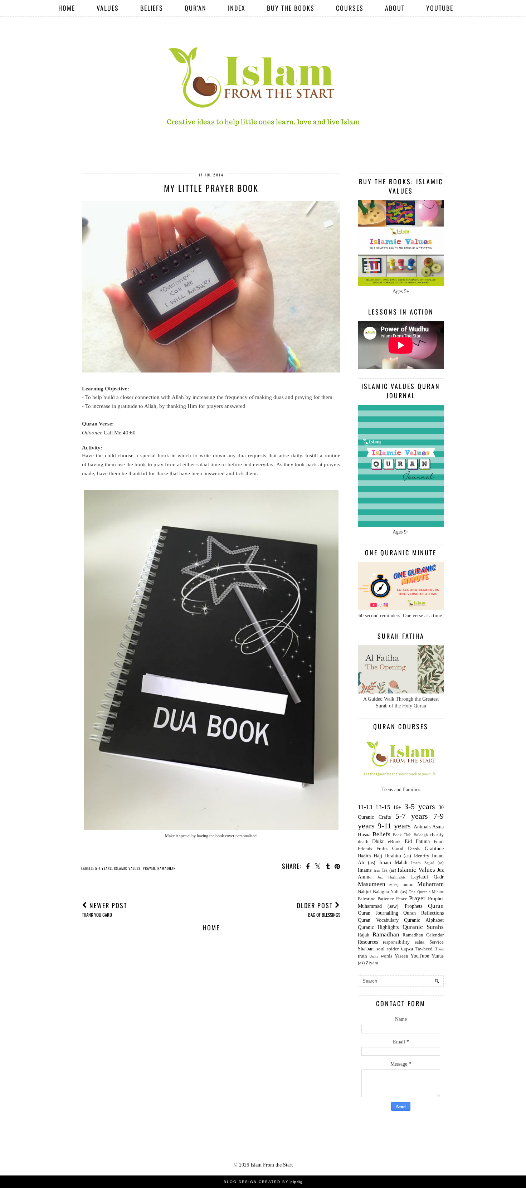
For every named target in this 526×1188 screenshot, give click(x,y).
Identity (421, 855)
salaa (419, 942)
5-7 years (103, 868)
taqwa (407, 948)
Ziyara (372, 962)
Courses (350, 8)
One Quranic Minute (426, 892)
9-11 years (394, 825)
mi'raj (394, 884)
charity (437, 834)
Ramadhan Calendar (423, 935)
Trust (439, 949)
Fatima (423, 841)
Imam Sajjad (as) (427, 863)
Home (66, 8)
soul (380, 948)
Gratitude (434, 848)
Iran (377, 870)
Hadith (364, 855)
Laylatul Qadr (427, 877)
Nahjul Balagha (373, 891)
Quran (436, 905)
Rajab (363, 935)
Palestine (366, 898)
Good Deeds (406, 848)
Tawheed (424, 948)
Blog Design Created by (263, 1182)
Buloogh (421, 835)
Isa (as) (389, 870)
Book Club (402, 835)
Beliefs (151, 8)
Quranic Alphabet (424, 920)
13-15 (382, 807)
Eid (408, 841)
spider (393, 948)
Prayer (149, 868)
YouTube (439, 8)
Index (236, 8)
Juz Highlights (392, 877)
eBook (394, 841)
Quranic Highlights (378, 927)
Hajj (378, 855)
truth (362, 956)
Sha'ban (366, 948)
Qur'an (195, 8)
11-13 (365, 807)
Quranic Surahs (423, 927)
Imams (364, 870)
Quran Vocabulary (378, 920)
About (395, 8)
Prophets (413, 906)
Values (108, 8)
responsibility (396, 942)
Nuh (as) (398, 891)
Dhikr (378, 841)
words (386, 956)
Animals (422, 826)
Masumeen (371, 884)
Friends (365, 848)
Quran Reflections (423, 913)
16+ (397, 807)
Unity (374, 956)
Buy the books (291, 8)
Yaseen (401, 956)
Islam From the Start (271, 1165)
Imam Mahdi (393, 862)
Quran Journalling (378, 913)
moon (408, 884)
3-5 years (419, 806)
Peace (401, 898)
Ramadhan (166, 868)
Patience (386, 898)
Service (436, 942)
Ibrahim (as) (398, 855)
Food (439, 841)
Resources (368, 942)
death (363, 841)
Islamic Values (127, 868)
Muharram (430, 884)
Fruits (382, 848)
